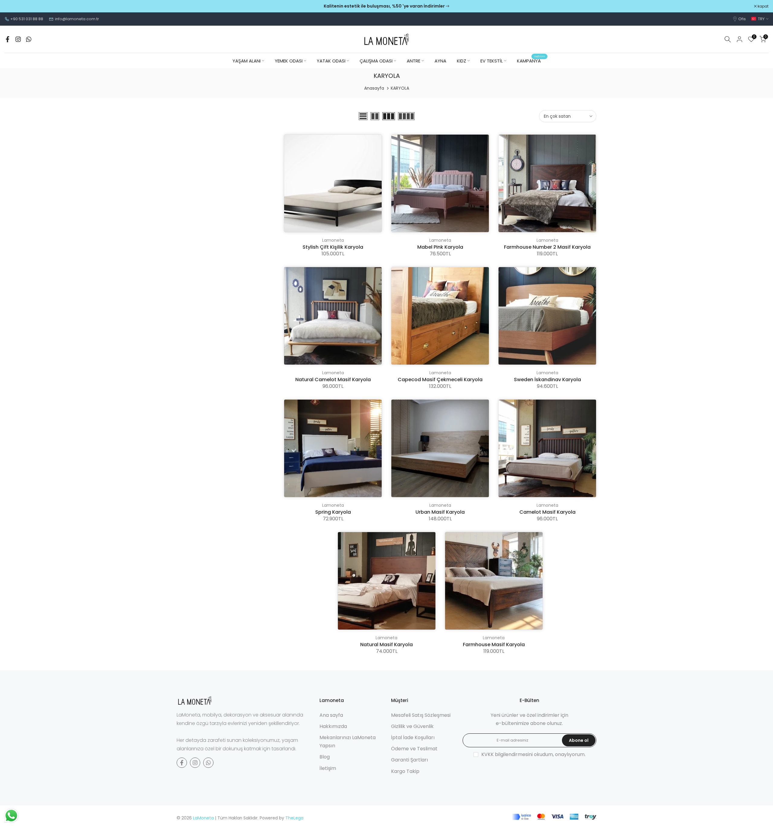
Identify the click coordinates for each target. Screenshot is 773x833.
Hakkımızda (333, 726)
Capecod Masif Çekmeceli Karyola (440, 379)
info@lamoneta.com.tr (77, 19)
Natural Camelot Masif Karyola (333, 379)
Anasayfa (374, 88)
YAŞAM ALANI (247, 61)
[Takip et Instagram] (18, 39)
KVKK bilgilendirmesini (507, 754)
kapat (13, 6)
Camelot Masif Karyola (547, 512)
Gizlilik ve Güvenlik (412, 726)
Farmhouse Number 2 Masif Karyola (547, 247)
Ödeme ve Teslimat (414, 748)
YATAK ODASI (331, 61)
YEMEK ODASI (289, 61)
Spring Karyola (333, 512)
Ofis (742, 19)
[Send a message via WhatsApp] (11, 815)
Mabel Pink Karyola (440, 247)
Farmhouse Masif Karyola (494, 644)
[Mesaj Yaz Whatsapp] (29, 39)
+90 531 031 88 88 (26, 19)
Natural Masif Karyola (386, 644)
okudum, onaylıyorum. (533, 754)
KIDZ (461, 61)
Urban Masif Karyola (440, 512)
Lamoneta (333, 240)
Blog (324, 756)
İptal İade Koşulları (413, 737)
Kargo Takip (405, 771)
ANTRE (413, 61)
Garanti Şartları (409, 759)
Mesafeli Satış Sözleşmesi (421, 715)
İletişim (327, 768)
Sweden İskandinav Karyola (547, 379)
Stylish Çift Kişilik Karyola (333, 247)
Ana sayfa (331, 715)
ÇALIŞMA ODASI (376, 61)
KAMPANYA (531, 60)
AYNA (440, 61)
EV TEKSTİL (491, 61)
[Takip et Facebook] (8, 39)
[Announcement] (386, 6)
